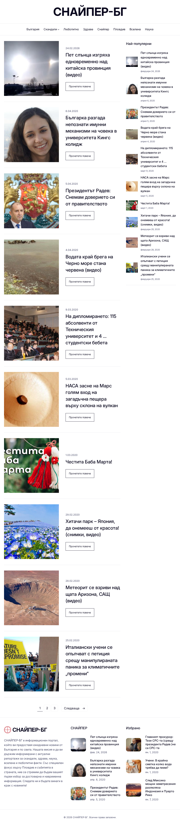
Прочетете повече (81, 88)
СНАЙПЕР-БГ (90, 12)
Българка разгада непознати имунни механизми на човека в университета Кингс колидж (91, 131)
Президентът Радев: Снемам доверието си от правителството (90, 197)
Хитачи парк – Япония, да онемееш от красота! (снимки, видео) (92, 527)
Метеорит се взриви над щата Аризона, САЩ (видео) (93, 594)
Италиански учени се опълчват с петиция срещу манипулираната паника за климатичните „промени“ (93, 660)
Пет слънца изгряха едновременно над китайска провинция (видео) (88, 64)
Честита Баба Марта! (89, 462)
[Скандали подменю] (58, 29)
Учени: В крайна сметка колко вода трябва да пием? (158, 764)
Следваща (74, 708)
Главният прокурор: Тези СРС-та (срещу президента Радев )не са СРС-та (160, 742)
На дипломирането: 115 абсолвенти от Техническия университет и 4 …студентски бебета (91, 329)
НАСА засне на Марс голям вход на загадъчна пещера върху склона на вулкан (92, 395)
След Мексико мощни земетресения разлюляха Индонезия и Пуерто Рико (160, 788)
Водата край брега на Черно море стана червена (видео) (89, 263)
